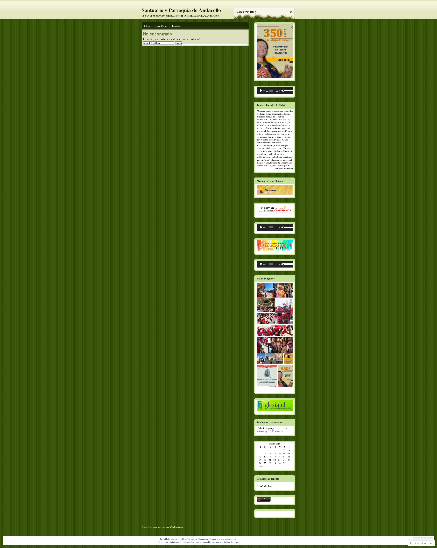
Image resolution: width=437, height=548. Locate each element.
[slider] (287, 90)
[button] (260, 290)
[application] (275, 90)
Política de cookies (231, 542)
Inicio (147, 25)
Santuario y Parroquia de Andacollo (181, 10)
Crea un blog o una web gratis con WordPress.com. (162, 526)
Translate (279, 431)
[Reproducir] (261, 90)
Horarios (176, 25)
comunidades (161, 25)
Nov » (262, 466)
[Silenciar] (283, 90)
